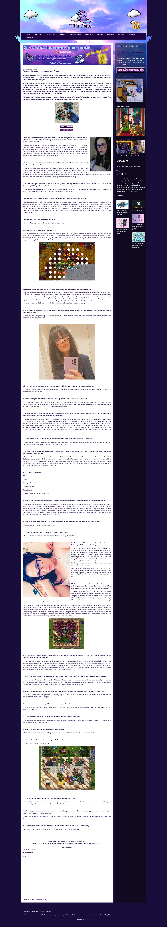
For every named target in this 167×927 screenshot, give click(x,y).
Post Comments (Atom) (39, 900)
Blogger (87, 919)
